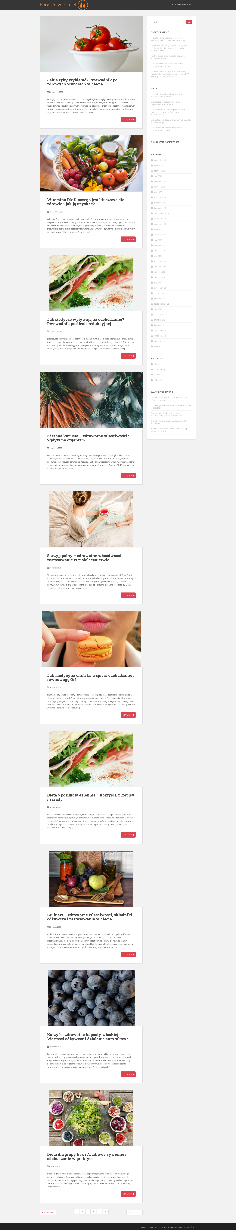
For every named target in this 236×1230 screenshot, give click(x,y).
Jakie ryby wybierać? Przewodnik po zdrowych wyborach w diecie (82, 82)
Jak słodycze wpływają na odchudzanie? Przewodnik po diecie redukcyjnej (85, 321)
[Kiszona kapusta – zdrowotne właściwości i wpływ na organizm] (91, 400)
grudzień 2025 (160, 202)
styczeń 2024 (160, 288)
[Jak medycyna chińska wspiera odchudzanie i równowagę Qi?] (91, 639)
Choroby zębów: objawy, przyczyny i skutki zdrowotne (169, 422)
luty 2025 (158, 256)
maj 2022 (158, 309)
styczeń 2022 (160, 314)
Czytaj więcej (128, 119)
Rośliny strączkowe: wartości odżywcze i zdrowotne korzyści (169, 57)
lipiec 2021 (158, 346)
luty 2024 (158, 282)
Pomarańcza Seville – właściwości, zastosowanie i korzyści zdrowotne (166, 414)
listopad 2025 (160, 208)
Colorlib (169, 1227)
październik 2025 (161, 213)
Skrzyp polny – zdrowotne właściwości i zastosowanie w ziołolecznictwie (85, 557)
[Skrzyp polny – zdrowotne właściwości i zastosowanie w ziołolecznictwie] (91, 519)
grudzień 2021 (160, 319)
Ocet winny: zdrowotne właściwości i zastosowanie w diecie (167, 128)
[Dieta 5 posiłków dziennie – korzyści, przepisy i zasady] (91, 759)
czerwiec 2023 (160, 293)
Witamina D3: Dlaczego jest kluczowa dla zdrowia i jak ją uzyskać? (85, 201)
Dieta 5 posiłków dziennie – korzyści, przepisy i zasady (90, 797)
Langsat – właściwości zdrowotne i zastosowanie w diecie (166, 95)
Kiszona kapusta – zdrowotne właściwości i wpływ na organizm (88, 438)
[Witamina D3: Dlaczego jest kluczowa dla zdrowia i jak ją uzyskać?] (91, 163)
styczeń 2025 (160, 261)
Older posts (134, 1212)
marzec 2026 (159, 186)
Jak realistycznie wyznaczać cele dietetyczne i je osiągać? (171, 406)
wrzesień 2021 (160, 335)
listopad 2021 (160, 325)
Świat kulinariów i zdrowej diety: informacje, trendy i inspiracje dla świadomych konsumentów (170, 112)
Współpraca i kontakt (182, 5)
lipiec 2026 (158, 165)
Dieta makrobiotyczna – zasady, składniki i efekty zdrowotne (169, 398)
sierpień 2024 (160, 266)
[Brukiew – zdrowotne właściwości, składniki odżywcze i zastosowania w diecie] (91, 879)
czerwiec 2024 (160, 272)
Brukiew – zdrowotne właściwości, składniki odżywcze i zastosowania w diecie (89, 917)
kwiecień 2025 (160, 245)
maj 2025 (158, 240)
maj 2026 (158, 176)
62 (106, 1211)
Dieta (156, 364)
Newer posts (48, 1212)
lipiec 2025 (158, 229)
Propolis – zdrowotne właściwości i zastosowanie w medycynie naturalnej (168, 39)
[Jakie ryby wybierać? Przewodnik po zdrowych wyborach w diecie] (91, 44)
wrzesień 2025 (160, 218)
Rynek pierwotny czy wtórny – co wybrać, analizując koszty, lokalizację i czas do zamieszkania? (169, 48)
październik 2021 (161, 330)
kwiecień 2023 (160, 298)
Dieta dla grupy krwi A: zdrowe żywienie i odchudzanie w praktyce (86, 1156)
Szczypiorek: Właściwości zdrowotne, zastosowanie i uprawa (167, 64)
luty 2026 (158, 192)
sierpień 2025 (160, 224)
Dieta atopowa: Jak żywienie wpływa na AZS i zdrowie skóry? (171, 121)
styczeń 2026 (160, 197)
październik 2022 (161, 304)
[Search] (189, 22)
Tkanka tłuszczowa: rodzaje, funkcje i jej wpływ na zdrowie (169, 429)
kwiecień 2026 (160, 181)
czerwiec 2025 (160, 234)
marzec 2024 (159, 277)
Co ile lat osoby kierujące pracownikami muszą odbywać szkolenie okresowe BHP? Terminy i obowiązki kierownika (170, 74)
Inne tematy (159, 369)
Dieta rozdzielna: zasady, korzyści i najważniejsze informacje (166, 103)
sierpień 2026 (160, 160)
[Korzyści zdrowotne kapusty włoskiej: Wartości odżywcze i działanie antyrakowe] (91, 998)
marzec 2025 (159, 250)
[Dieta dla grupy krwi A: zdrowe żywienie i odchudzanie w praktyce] (91, 1118)
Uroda (157, 374)
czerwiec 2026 (160, 170)
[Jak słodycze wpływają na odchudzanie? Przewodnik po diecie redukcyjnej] (91, 283)
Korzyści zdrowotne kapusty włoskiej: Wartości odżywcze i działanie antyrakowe (88, 1036)
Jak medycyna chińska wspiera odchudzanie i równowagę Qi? (91, 677)
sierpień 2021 (160, 341)
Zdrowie (158, 380)
